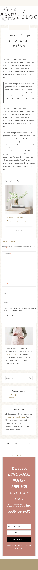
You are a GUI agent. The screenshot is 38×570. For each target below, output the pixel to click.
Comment (6, 253)
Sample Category (19, 53)
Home (7, 443)
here (23, 423)
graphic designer (13, 354)
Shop (15, 443)
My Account (27, 447)
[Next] (31, 207)
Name (5, 284)
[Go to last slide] (7, 207)
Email (5, 293)
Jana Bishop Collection (16, 417)
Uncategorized (10, 397)
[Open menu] (19, 2)
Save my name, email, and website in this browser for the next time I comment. (20, 309)
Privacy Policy (12, 447)
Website (5, 303)
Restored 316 (23, 566)
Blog (31, 443)
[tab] (15, 230)
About (23, 443)
